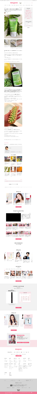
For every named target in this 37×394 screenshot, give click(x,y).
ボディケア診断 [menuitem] (24, 361)
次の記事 (21, 179)
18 (23, 298)
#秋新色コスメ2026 (30, 12)
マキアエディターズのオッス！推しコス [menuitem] (21, 365)
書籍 (19, 380)
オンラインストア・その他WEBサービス (28, 380)
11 (23, 297)
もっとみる (18, 307)
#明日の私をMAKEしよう (28, 10)
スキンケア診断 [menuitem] (5, 361)
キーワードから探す (28, 25)
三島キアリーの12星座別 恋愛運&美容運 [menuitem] (25, 366)
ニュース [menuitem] (14, 365)
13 (26, 297)
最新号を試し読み (20, 342)
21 (28, 298)
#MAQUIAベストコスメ (28, 11)
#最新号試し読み (28, 18)
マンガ (5, 380)
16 (20, 298)
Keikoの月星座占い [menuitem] (24, 365)
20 (26, 298)
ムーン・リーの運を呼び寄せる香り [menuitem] (25, 368)
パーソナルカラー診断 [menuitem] (30, 365)
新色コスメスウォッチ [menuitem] (15, 361)
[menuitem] (6, 358)
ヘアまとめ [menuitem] (19, 361)
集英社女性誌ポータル (34, 0)
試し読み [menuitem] (10, 372)
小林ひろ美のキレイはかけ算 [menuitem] (21, 366)
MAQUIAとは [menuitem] (10, 375)
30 (20, 301)
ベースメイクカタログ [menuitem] (11, 361)
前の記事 (5, 179)
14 (28, 297)
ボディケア (5, 7)
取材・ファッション (13, 380)
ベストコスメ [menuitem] (10, 365)
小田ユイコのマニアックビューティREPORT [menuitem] (21, 367)
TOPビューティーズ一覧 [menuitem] (6, 365)
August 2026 (25, 292)
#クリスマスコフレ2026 (26, 12)
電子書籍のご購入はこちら (26, 342)
